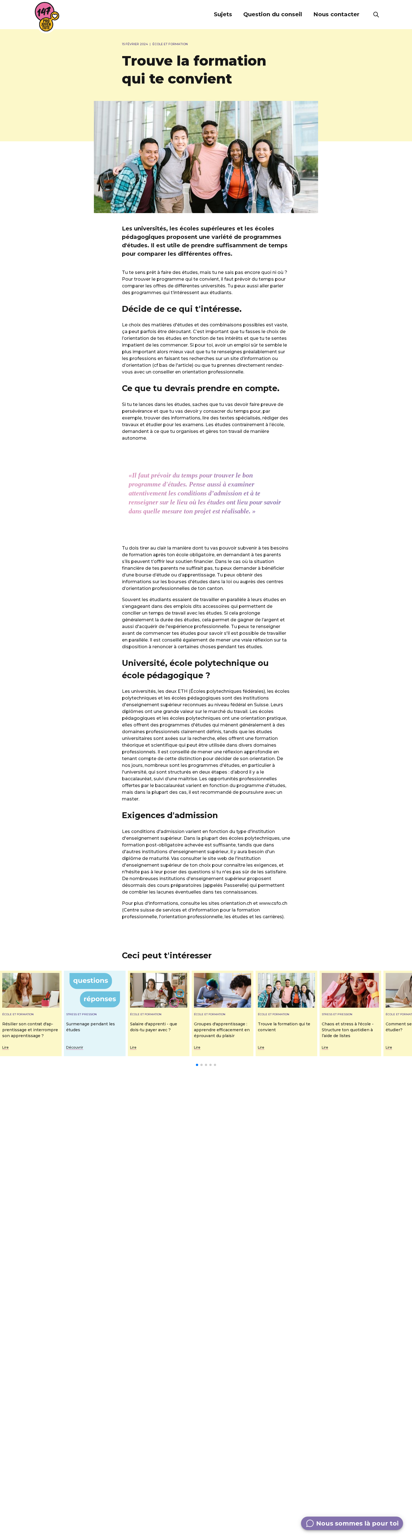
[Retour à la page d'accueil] (47, 17)
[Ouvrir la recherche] (376, 14)
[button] (223, 14)
